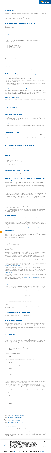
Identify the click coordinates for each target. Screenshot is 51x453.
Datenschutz (12, 448)
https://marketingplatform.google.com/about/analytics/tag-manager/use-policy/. (32, 227)
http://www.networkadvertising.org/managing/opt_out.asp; (17, 407)
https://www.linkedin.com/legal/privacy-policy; (17, 415)
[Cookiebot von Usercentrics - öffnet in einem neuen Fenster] (5, 451)
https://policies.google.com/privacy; (15, 420)
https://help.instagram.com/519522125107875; (17, 405)
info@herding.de (9, 34)
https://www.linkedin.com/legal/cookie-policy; (15, 417)
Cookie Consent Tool (8, 272)
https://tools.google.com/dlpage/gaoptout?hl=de (15, 422)
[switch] (23, 451)
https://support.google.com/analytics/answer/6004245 (31, 277)
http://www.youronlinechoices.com (10, 426)
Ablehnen (44, 446)
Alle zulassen (44, 441)
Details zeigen (42, 451)
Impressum (16, 448)
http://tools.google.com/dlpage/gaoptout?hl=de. (12, 265)
